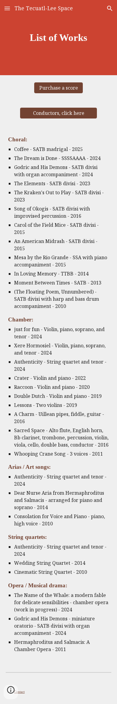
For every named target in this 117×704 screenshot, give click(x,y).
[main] (58, 37)
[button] (7, 8)
